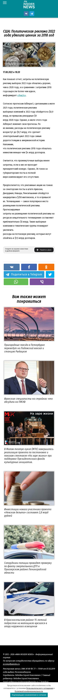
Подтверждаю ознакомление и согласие (29, 695)
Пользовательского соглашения (39, 688)
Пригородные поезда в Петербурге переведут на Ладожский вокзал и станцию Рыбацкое (24, 348)
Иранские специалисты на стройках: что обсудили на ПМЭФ (28, 400)
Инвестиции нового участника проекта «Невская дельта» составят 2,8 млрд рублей (27, 512)
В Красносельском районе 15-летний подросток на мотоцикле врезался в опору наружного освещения (25, 623)
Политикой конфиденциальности (29, 691)
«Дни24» (21, 95)
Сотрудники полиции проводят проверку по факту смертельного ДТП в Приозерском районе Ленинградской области (28, 567)
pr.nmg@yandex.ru (11, 664)
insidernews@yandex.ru (28, 682)
